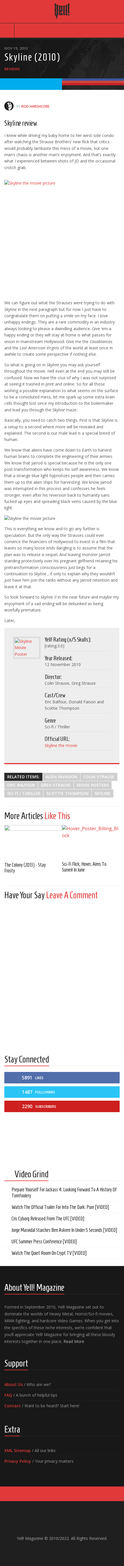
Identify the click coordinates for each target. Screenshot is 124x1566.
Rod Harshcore (35, 106)
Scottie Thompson (67, 793)
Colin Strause (98, 776)
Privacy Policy (17, 1461)
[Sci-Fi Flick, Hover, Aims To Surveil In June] (91, 841)
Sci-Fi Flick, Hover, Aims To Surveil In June (84, 867)
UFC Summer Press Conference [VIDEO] (44, 1241)
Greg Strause (56, 785)
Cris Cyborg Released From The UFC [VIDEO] (48, 1219)
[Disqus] (61, 976)
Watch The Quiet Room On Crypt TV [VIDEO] (49, 1253)
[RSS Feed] (75, 1550)
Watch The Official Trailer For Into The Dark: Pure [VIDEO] (60, 1207)
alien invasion (61, 776)
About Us (13, 1384)
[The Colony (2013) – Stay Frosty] (33, 841)
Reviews (12, 68)
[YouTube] (57, 1550)
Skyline (102, 793)
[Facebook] (48, 1550)
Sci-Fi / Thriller (23, 793)
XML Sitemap (17, 1450)
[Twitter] (66, 1550)
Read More (73, 1341)
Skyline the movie (61, 745)
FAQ (8, 1395)
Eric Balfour (21, 785)
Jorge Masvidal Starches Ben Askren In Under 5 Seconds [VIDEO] (64, 1230)
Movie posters (93, 785)
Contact (12, 1405)
